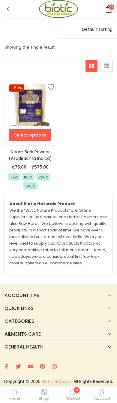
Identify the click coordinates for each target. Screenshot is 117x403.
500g (30, 186)
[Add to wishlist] (49, 85)
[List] (106, 66)
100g (28, 177)
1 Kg (14, 177)
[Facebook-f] (6, 366)
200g (43, 177)
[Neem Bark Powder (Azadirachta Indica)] (30, 105)
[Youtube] (30, 366)
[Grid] (92, 66)
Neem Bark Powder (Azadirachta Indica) (30, 155)
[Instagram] (54, 366)
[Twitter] (18, 366)
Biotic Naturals (56, 381)
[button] (108, 8)
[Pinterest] (42, 366)
